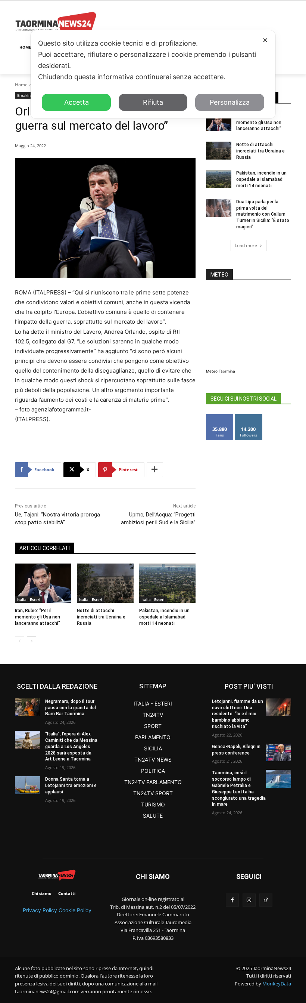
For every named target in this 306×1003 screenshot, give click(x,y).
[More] (155, 469)
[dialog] (153, 74)
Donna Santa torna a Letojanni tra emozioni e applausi (71, 785)
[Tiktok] (265, 900)
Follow (248, 417)
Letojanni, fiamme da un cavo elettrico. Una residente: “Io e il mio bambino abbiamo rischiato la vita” (237, 714)
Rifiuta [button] (153, 102)
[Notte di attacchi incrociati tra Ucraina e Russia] (105, 583)
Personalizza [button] (230, 102)
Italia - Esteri (28, 599)
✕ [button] (265, 40)
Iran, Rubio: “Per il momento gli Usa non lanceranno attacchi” (37, 617)
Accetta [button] (76, 102)
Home (21, 84)
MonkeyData (276, 983)
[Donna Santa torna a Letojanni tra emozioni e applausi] (27, 785)
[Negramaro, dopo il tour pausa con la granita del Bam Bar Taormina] (27, 707)
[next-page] (31, 641)
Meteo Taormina (220, 371)
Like (220, 417)
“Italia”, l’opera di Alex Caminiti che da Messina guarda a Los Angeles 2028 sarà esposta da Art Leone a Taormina (71, 746)
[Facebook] (232, 900)
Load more (246, 245)
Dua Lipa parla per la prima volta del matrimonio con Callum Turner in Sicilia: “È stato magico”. (262, 214)
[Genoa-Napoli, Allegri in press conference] (278, 752)
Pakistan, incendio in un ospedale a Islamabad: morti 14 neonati (164, 617)
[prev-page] (19, 641)
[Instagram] (249, 900)
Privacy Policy (40, 910)
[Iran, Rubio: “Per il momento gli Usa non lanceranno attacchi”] (43, 583)
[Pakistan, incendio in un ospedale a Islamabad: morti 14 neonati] (167, 583)
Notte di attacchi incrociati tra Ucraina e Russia (101, 617)
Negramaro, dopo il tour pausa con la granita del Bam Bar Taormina (70, 708)
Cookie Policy (75, 910)
